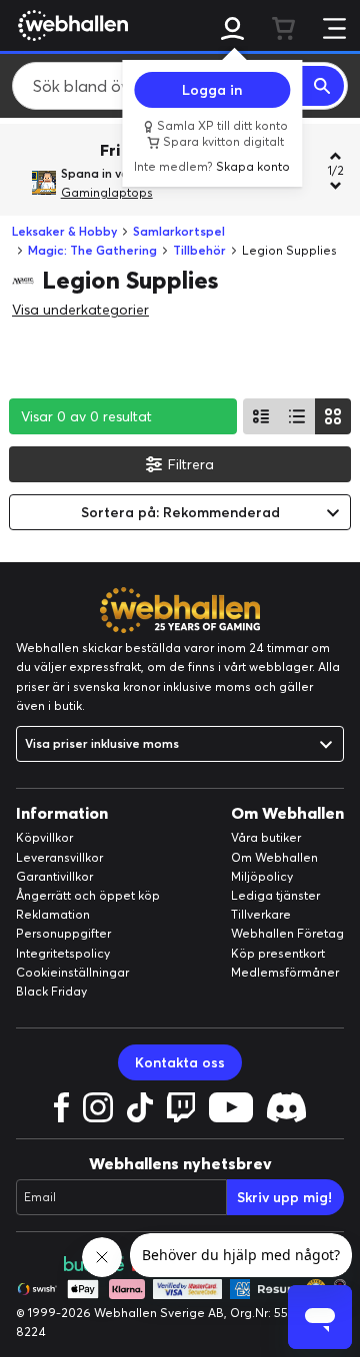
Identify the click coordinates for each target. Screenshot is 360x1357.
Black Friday (51, 991)
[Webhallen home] (70, 25)
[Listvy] (261, 416)
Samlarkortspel (179, 231)
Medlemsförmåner (285, 972)
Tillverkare (261, 914)
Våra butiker (266, 837)
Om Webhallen (274, 857)
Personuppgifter (63, 933)
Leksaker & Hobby (64, 231)
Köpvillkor (44, 837)
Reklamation (53, 914)
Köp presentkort (278, 953)
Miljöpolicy (262, 876)
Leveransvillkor (59, 857)
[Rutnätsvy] (333, 416)
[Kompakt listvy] (297, 416)
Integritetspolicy (63, 953)
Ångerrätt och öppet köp (88, 895)
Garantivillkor (54, 876)
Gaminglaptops (107, 192)
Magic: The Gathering (92, 250)
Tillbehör (199, 250)
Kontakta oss (180, 1062)
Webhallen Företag (287, 933)
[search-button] (323, 86)
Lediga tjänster (275, 895)
